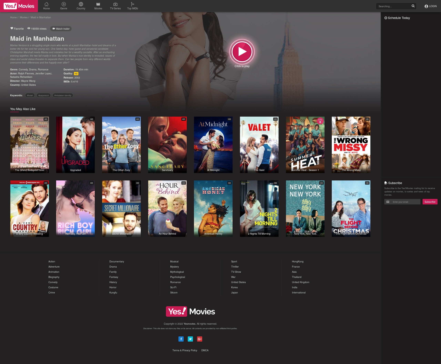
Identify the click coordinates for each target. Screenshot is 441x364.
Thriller (235, 266)
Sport (234, 261)
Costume (53, 287)
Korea (234, 287)
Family (113, 271)
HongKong (298, 261)
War (233, 277)
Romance (43, 69)
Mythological (177, 271)
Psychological (177, 277)
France (296, 266)
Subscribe (430, 201)
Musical (174, 261)
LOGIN (433, 6)
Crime (51, 292)
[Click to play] (242, 51)
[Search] (413, 6)
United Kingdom (300, 282)
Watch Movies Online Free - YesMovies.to (18, 6)
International (299, 292)
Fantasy (113, 277)
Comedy (23, 69)
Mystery (174, 266)
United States (28, 84)
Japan (234, 292)
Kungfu (113, 292)
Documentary (116, 261)
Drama (33, 69)
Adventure (54, 266)
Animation (53, 271)
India (294, 287)
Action (51, 261)
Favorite (18, 29)
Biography (53, 277)
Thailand (296, 277)
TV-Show (236, 271)
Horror (112, 287)
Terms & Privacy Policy (184, 350)
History (113, 282)
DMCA (204, 350)
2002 (77, 77)
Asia (294, 271)
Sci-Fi (173, 287)
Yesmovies (189, 323)
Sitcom (174, 292)
